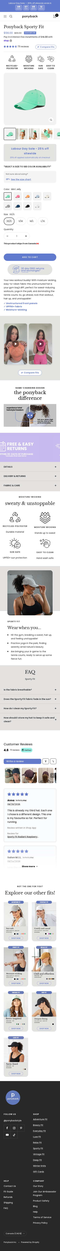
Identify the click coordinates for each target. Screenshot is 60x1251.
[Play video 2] (40, 344)
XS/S (9, 221)
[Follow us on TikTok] (14, 1134)
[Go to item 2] (29, 775)
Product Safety (41, 1200)
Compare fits (45, 46)
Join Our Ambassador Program (44, 1193)
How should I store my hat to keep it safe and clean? (29, 719)
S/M (21, 221)
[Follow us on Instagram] (14, 1128)
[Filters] (45, 761)
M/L (32, 221)
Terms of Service (42, 1217)
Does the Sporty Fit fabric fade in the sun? (27, 699)
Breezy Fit (38, 1125)
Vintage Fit (38, 1154)
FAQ (6, 1208)
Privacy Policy (40, 1222)
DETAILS (8, 466)
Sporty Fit (38, 1148)
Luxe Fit (37, 1136)
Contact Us (10, 1186)
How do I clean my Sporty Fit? (20, 708)
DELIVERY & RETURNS (15, 476)
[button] (11, 46)
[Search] (11, 16)
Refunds (8, 1197)
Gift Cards (38, 1171)
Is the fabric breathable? (18, 689)
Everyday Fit (39, 1130)
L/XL (43, 221)
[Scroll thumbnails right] (52, 775)
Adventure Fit (40, 1119)
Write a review (15, 761)
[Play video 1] (15, 344)
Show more (28, 866)
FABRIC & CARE (12, 485)
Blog (35, 1206)
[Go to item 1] (12, 775)
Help (35, 1211)
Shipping (8, 1202)
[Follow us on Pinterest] (21, 1128)
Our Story (38, 1186)
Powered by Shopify (30, 1242)
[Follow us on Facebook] (7, 1128)
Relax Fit (37, 1142)
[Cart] (54, 16)
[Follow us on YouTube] (7, 1134)
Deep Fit (37, 1160)
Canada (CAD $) (14, 1233)
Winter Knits (39, 1165)
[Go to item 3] (46, 775)
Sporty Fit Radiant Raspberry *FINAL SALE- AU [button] (22, 836)
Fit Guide (8, 1191)
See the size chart (21, 179)
